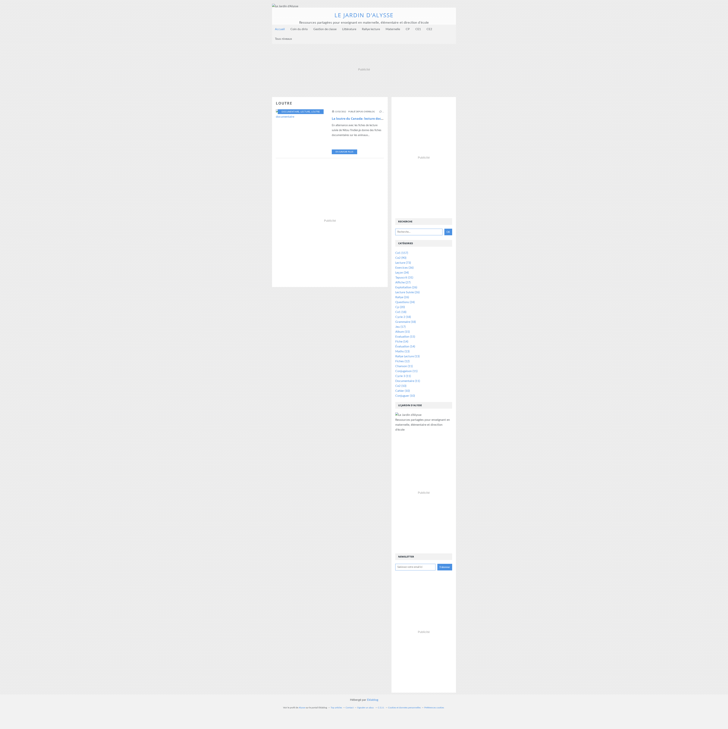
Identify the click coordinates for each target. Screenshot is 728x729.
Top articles (336, 707)
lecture (305, 111)
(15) (402, 331)
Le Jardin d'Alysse (364, 15)
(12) (402, 361)
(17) (400, 326)
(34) (402, 272)
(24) (405, 302)
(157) (401, 252)
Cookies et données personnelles (404, 707)
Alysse (302, 707)
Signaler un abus (365, 707)
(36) (404, 267)
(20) (400, 307)
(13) (402, 351)
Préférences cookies (434, 707)
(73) (403, 262)
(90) (400, 257)
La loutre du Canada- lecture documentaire (364, 119)
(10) (400, 385)
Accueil (280, 29)
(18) (400, 312)
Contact (350, 707)
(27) (402, 282)
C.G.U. (381, 707)
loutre (315, 111)
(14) (401, 341)
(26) (406, 287)
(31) (404, 277)
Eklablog (372, 699)
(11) (404, 366)
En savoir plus (344, 152)
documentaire (290, 111)
